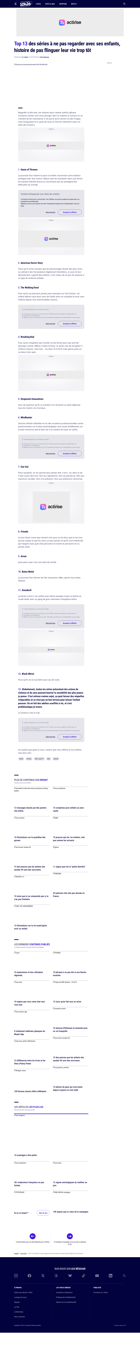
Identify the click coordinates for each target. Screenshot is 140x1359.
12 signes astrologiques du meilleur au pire (70, 1184)
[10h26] (26, 4)
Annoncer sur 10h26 (101, 1292)
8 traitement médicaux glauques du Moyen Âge (29, 1033)
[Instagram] (16, 1275)
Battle (74, 4)
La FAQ (16, 1307)
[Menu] (15, 4)
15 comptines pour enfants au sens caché (68, 809)
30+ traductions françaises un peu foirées (29, 1184)
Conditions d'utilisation (64, 1292)
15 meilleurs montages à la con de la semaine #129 (70, 1243)
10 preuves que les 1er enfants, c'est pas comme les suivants (69, 839)
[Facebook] (29, 1275)
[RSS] (124, 1275)
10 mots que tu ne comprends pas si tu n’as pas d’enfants (31, 898)
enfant (21, 759)
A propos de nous (20, 1297)
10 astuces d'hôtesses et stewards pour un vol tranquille (70, 1029)
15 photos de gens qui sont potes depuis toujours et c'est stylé (67, 1088)
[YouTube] (97, 1275)
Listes (38, 4)
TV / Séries (25, 57)
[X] (43, 1275)
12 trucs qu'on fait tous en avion (67, 1001)
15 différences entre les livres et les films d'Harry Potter (29, 1062)
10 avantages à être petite (25, 1155)
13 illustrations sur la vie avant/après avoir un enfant (30, 927)
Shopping (63, 4)
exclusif (56, 759)
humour (29, 759)
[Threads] (56, 1275)
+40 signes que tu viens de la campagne (70, 1211)
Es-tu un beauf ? (21, 1212)
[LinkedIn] (110, 1275)
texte (48, 759)
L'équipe (17, 1302)
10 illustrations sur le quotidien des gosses (29, 839)
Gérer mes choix (50, 212)
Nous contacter (19, 1316)
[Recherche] (124, 4)
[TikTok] (83, 1275)
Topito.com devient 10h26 (23, 1292)
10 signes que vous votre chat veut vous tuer (29, 1003)
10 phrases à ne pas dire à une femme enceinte (69, 974)
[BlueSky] (70, 1275)
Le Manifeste (18, 1312)
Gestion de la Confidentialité (66, 1302)
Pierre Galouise (44, 57)
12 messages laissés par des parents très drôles (30, 809)
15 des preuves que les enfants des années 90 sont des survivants (29, 868)
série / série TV (39, 759)
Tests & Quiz (50, 4)
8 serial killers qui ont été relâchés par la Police (32, 1242)
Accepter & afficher (70, 212)
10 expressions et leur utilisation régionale (28, 974)
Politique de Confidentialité (65, 1297)
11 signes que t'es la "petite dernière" (69, 866)
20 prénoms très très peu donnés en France (69, 895)
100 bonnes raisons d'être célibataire (30, 1091)
